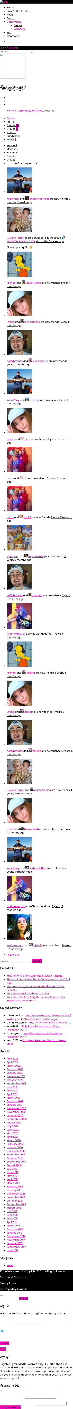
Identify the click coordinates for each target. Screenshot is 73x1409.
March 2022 (14, 1065)
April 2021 (12, 1094)
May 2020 (12, 1133)
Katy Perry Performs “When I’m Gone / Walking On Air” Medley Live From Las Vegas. (39, 1017)
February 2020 (15, 1144)
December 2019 (16, 1151)
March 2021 (13, 1097)
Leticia (10, 322)
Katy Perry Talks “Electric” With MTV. (50, 1022)
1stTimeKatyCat (16, 633)
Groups (18, 25)
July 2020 (12, 1126)
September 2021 (16, 1083)
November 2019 (16, 1154)
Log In (4, 1343)
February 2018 (15, 1229)
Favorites (12, 152)
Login (3, 1349)
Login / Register (9, 48)
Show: (10, 163)
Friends (13, 125)
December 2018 (16, 1193)
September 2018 (16, 1204)
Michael (11, 283)
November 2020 (16, 1112)
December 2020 (16, 1108)
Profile (10, 121)
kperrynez (12, 556)
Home (10, 7)
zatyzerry (34, 400)
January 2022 (15, 1073)
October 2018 (15, 1200)
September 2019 (16, 1161)
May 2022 (12, 1058)
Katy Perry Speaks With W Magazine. (28, 993)
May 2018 (12, 1218)
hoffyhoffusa (15, 361)
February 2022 (15, 1069)
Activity (11, 118)
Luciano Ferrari (15, 238)
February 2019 (15, 1186)
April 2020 (12, 1137)
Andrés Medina (42, 790)
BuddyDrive (13, 136)
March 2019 (13, 1183)
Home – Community (19, 110)
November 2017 (16, 1240)
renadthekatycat (39, 198)
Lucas (10, 478)
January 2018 (14, 1232)
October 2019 (15, 1158)
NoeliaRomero (15, 945)
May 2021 (12, 1090)
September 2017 (16, 1247)
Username (12, 1393)
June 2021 (12, 1087)
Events (11, 18)
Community (14, 22)
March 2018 (13, 1225)
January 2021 (14, 1105)
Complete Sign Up (10, 1407)
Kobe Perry (13, 198)
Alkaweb (22, 1289)
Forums (36, 110)
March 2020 (14, 1140)
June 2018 (12, 1215)
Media (11, 139)
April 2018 (12, 1222)
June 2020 (13, 1129)
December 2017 (16, 1236)
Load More (13, 955)
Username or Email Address (16, 1319)
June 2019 (12, 1172)
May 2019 (12, 1176)
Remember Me (12, 1331)
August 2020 (14, 1122)
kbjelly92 (38, 945)
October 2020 (15, 1115)
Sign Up (23, 1298)
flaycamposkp (36, 556)
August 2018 (14, 1208)
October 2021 (14, 1080)
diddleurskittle (37, 868)
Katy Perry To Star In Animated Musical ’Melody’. (35, 975)
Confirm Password (17, 1403)
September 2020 (17, 1119)
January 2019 (14, 1190)
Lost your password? (13, 1337)
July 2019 (12, 1168)
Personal (12, 145)
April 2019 (12, 1179)
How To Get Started (18, 11)
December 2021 (16, 1076)
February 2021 (15, 1101)
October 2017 (15, 1243)
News (10, 14)
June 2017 (12, 1250)
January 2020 (15, 1147)
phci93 (27, 517)
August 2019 (14, 1165)
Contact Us (13, 36)
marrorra (37, 595)
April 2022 (12, 1062)
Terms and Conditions (13, 1277)
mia (26, 439)
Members (19, 29)
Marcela (30, 672)
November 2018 (16, 1197)
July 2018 (12, 1211)
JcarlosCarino (33, 283)
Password (5, 1325)
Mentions (12, 149)
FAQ (9, 32)
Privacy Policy (8, 1283)
